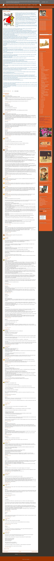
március (42, 105)
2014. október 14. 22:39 (8, 402)
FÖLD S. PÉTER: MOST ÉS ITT (44, 201)
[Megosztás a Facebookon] (17, 91)
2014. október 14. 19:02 (8, 284)
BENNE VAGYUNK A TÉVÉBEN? (45, 84)
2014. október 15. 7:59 (7, 435)
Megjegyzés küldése (6, 548)
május (42, 103)
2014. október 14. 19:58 (8, 317)
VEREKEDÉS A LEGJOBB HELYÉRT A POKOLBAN (44, 86)
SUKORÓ (42, 96)
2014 (41, 65)
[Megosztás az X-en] (16, 91)
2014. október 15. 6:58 (7, 427)
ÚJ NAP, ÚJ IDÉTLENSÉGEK (44, 95)
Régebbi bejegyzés (34, 551)
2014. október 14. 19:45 (8, 292)
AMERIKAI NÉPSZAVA (42, 200)
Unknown (6, 94)
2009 (41, 113)
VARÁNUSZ (41, 205)
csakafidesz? (6, 258)
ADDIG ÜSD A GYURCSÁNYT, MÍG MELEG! (44, 82)
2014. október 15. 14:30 (8, 487)
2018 (41, 61)
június (42, 102)
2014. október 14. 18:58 (8, 257)
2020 (41, 59)
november (42, 67)
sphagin (6, 137)
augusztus (42, 100)
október (42, 68)
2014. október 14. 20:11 (8, 327)
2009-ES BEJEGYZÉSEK (43, 21)
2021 (41, 58)
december (42, 66)
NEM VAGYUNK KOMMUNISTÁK (45, 69)
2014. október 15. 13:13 (8, 465)
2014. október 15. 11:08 (8, 440)
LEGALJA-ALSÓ (43, 97)
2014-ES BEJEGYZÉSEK (43, 27)
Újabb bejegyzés (5, 551)
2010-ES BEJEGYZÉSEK (43, 22)
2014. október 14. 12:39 (8, 180)
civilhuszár (6, 358)
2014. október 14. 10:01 (8, 128)
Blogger (30, 559)
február (42, 106)
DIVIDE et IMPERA (43, 87)
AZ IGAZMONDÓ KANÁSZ (44, 91)
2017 (41, 62)
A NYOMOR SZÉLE (42, 199)
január (42, 107)
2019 (41, 60)
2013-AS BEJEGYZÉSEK (43, 26)
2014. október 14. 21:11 (8, 379)
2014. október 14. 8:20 (7, 111)
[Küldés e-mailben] (14, 91)
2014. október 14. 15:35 (8, 232)
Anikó (5, 112)
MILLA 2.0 (42, 71)
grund (5, 186)
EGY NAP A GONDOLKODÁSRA (45, 89)
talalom (6, 177)
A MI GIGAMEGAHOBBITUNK (44, 94)
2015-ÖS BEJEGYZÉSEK (43, 28)
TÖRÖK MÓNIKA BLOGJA (43, 204)
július (42, 101)
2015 (41, 64)
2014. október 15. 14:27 (8, 482)
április (42, 104)
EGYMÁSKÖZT (43, 90)
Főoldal (20, 551)
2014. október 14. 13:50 (8, 191)
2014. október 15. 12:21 (8, 455)
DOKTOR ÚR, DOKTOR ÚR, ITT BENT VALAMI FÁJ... (45, 78)
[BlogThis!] (15, 91)
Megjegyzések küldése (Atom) (22, 554)
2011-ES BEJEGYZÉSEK (43, 23)
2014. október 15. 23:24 (8, 530)
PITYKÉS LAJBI (43, 83)
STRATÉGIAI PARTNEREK (44, 70)
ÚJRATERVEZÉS (43, 88)
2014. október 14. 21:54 (8, 395)
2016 (41, 63)
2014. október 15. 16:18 (8, 524)
